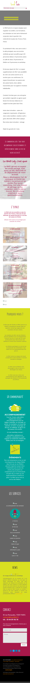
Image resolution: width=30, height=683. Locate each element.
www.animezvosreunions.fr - (17, 660)
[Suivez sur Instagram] (19, 651)
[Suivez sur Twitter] (13, 651)
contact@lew (8, 617)
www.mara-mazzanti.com (8, 673)
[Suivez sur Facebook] (11, 651)
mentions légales (8, 669)
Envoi (24, 645)
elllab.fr (16, 617)
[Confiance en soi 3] (15, 573)
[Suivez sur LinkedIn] (16, 651)
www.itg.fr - (17, 661)
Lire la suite (19, 593)
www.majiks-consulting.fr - (9, 661)
